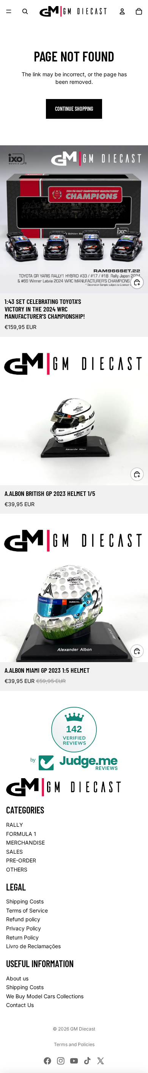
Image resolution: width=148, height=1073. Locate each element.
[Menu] (8, 11)
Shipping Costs (25, 901)
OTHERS (16, 869)
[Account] (122, 11)
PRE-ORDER (21, 860)
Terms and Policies (74, 1044)
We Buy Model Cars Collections (44, 996)
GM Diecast (82, 1029)
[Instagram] (60, 1060)
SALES (14, 851)
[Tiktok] (87, 1060)
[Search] (25, 11)
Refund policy (23, 919)
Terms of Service (27, 910)
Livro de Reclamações (33, 946)
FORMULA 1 (21, 834)
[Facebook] (47, 1060)
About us (17, 978)
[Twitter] (100, 1060)
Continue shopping (74, 108)
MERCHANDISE (25, 842)
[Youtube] (74, 1060)
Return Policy (22, 937)
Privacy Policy (23, 928)
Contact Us (20, 1005)
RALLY (14, 824)
